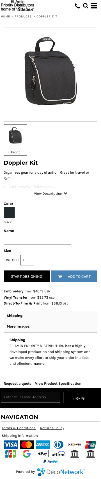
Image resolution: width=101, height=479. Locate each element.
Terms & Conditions (19, 428)
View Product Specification (58, 383)
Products (23, 16)
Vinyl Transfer (15, 297)
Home (5, 16)
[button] (85, 5)
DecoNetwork (61, 472)
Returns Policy (52, 428)
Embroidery (14, 291)
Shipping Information (20, 435)
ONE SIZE (12, 260)
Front (15, 152)
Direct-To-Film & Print (23, 303)
